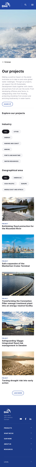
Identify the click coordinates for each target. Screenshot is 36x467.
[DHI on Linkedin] (30, 418)
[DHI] (8, 411)
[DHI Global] (6, 4)
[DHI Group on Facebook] (25, 418)
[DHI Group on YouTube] (20, 418)
